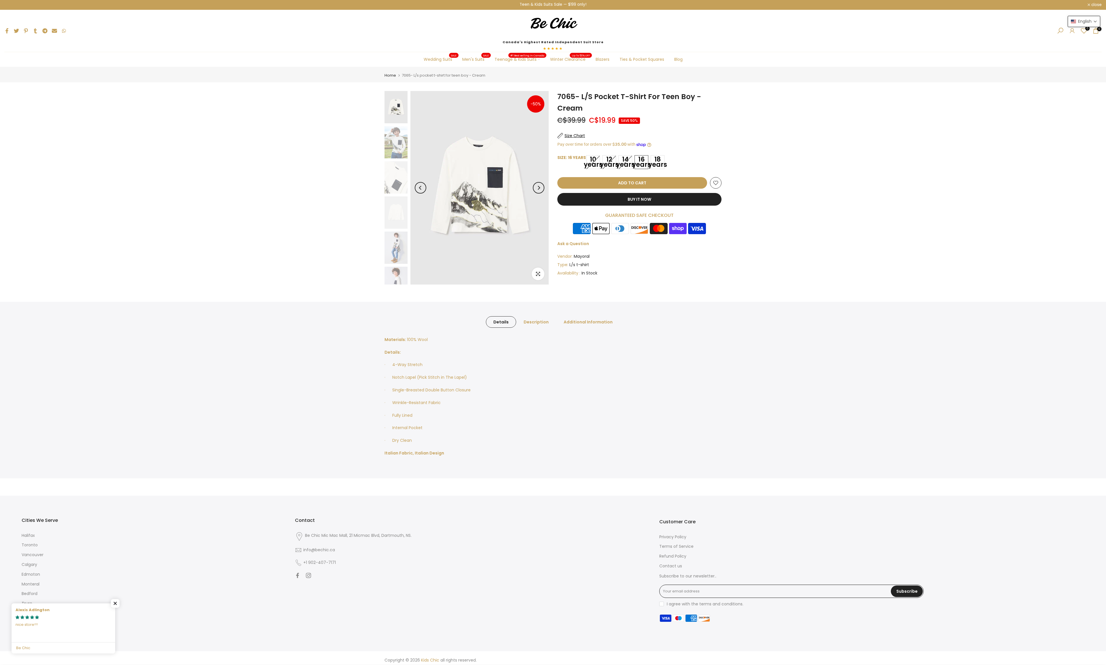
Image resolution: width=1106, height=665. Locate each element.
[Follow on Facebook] (297, 575)
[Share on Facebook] (7, 30)
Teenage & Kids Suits (520, 59)
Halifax (28, 535)
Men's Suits (475, 59)
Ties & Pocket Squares (642, 59)
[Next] (538, 188)
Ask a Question (573, 244)
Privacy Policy (672, 537)
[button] (115, 603)
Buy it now (639, 199)
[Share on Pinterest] (26, 30)
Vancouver (32, 555)
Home (390, 75)
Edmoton (31, 574)
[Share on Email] (54, 30)
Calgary (29, 564)
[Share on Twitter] (16, 30)
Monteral (30, 584)
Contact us (670, 566)
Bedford (29, 593)
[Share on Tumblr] (35, 30)
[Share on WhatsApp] (64, 30)
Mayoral (582, 256)
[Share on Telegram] (45, 30)
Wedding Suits (440, 59)
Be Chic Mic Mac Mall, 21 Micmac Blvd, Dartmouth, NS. (358, 535)
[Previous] (420, 188)
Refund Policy (672, 556)
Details (501, 322)
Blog (678, 59)
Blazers (602, 59)
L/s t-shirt (579, 265)
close (12, 5)
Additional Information (588, 322)
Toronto (30, 545)
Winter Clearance (570, 59)
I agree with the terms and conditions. (705, 604)
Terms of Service (676, 546)
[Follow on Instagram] (308, 575)
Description (536, 322)
